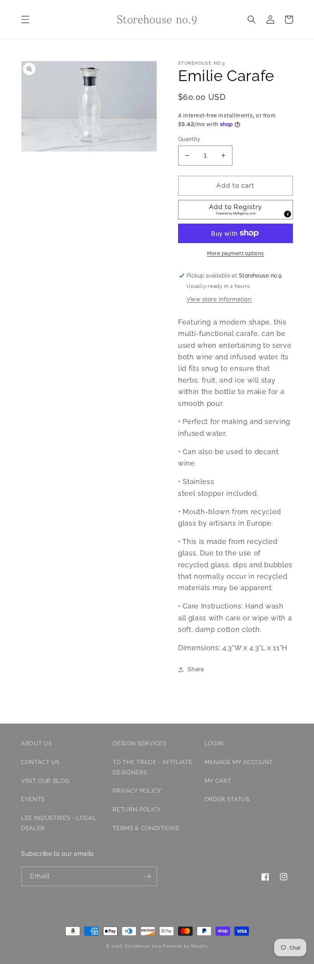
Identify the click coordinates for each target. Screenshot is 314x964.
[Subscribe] (147, 876)
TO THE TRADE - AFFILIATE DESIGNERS (152, 767)
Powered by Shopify (185, 946)
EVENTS (33, 799)
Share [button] (196, 669)
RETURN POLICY (137, 809)
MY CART (217, 780)
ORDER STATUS (227, 799)
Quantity (189, 139)
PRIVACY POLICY (137, 790)
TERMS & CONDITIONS (146, 828)
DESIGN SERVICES (139, 743)
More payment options (235, 253)
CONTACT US (40, 762)
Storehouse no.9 (143, 946)
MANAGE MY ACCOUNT (238, 762)
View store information (219, 299)
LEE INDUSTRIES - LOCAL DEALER (58, 823)
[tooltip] (287, 214)
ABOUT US (36, 743)
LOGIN (214, 743)
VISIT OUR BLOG (45, 780)
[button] (25, 19)
